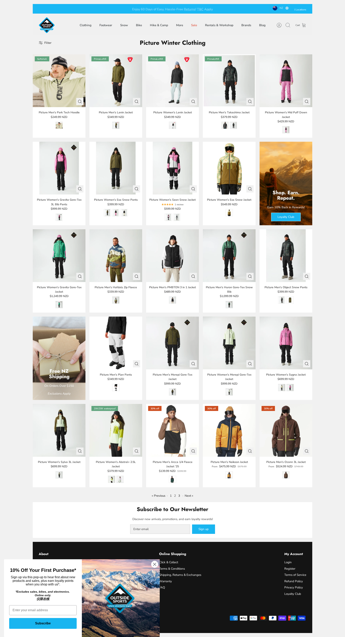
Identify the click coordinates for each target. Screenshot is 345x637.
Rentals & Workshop (219, 25)
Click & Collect (168, 562)
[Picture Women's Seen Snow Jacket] (172, 168)
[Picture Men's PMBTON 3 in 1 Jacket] (172, 255)
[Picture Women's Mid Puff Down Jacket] (286, 80)
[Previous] (112, 9)
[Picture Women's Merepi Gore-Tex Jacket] (229, 343)
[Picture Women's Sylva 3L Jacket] (59, 430)
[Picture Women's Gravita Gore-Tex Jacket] (59, 255)
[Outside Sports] (47, 25)
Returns (189, 9)
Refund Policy (293, 581)
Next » (189, 496)
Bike (139, 25)
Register (289, 569)
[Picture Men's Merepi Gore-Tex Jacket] (172, 343)
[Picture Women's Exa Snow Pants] (115, 168)
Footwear (105, 25)
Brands (246, 25)
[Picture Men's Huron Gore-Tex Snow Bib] (229, 255)
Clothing (85, 25)
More (179, 25)
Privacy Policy (293, 587)
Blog (262, 25)
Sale (194, 25)
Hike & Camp (159, 25)
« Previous (158, 496)
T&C (200, 9)
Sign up (203, 529)
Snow (124, 25)
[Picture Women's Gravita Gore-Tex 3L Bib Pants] (59, 168)
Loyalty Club (292, 594)
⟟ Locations (300, 9)
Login (288, 562)
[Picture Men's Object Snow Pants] (286, 255)
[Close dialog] (154, 564)
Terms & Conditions (172, 569)
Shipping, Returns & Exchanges (180, 575)
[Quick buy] (79, 101)
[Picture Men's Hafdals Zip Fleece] (115, 255)
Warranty (165, 581)
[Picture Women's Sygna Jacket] (286, 343)
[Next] (233, 9)
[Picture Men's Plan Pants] (115, 343)
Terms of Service (295, 575)
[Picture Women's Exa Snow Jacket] (229, 168)
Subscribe (43, 623)
